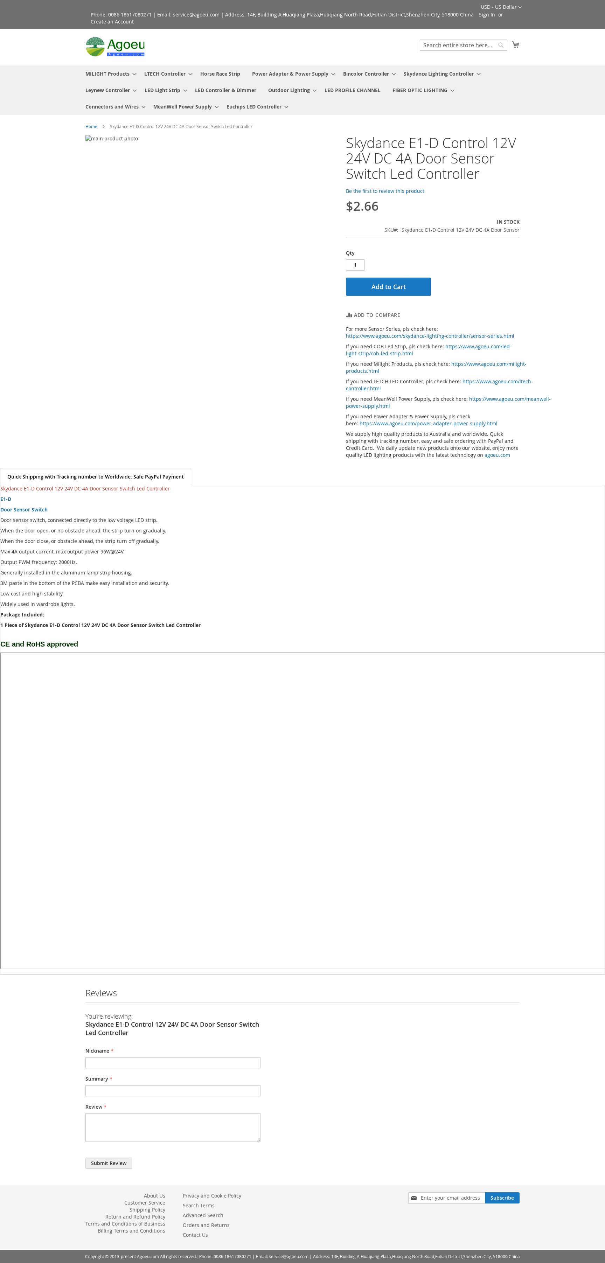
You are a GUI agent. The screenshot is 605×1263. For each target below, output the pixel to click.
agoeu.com (497, 455)
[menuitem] (109, 73)
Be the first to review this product (385, 191)
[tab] (95, 476)
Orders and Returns (206, 1225)
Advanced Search (203, 1215)
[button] (501, 7)
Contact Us (195, 1234)
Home (91, 126)
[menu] (302, 90)
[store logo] (115, 47)
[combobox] (463, 45)
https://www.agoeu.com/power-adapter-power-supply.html (429, 423)
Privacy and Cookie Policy (212, 1195)
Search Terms (199, 1205)
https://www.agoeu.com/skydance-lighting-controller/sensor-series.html (430, 336)
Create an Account (112, 21)
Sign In (487, 14)
